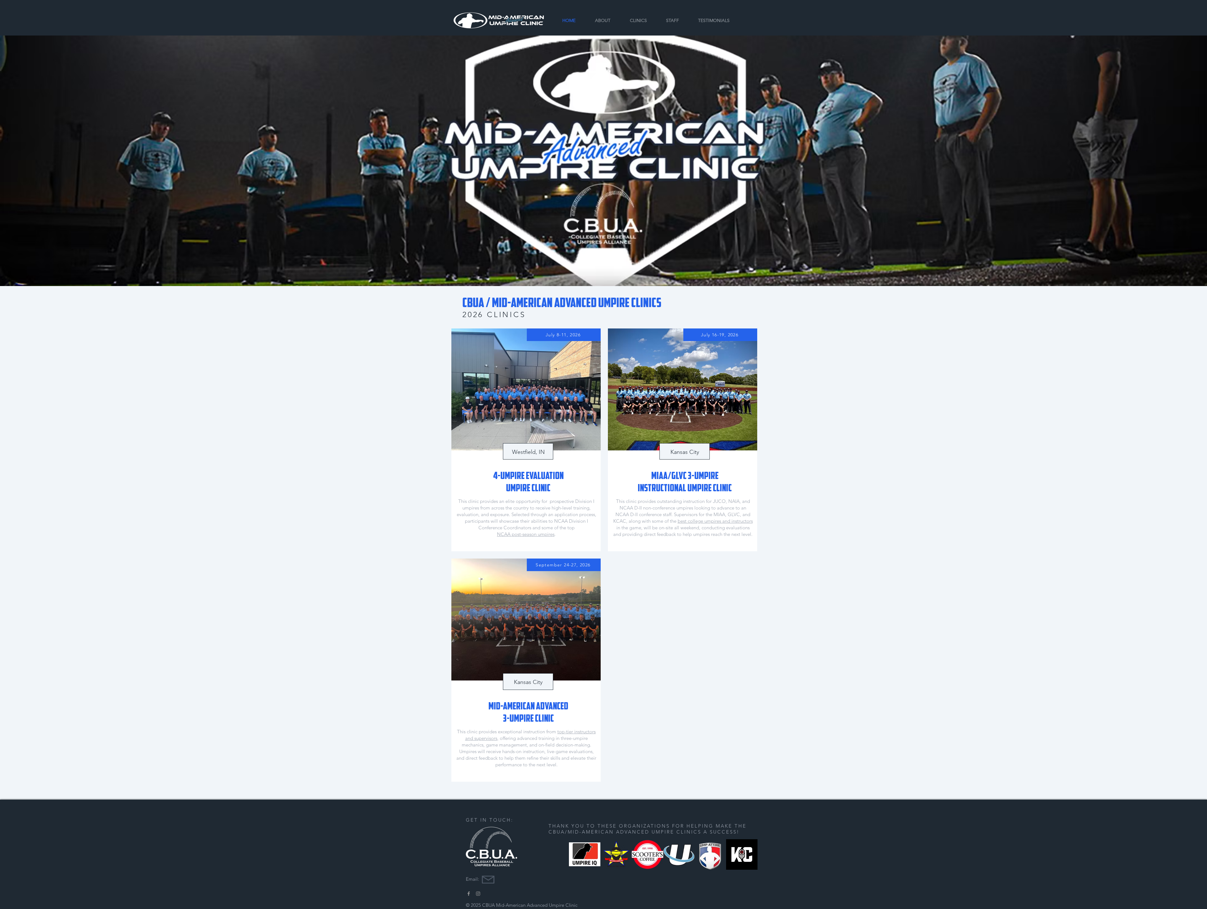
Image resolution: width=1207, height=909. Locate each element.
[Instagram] (478, 893)
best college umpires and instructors (715, 521)
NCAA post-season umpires (525, 534)
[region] (526, 439)
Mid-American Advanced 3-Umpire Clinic (528, 712)
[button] (638, 20)
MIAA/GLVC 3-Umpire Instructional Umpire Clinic (685, 481)
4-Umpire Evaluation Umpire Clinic (528, 481)
